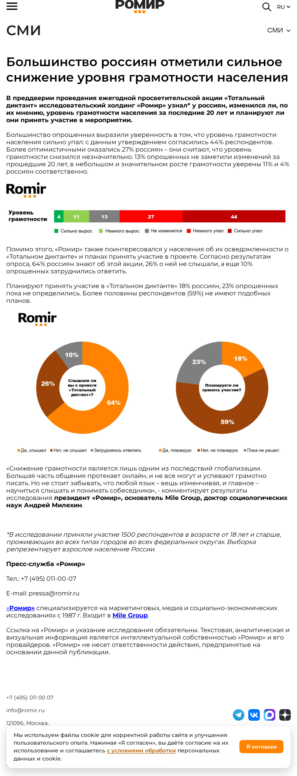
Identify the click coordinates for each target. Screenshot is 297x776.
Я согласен (261, 747)
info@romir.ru (25, 710)
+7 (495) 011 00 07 (29, 697)
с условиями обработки (141, 750)
